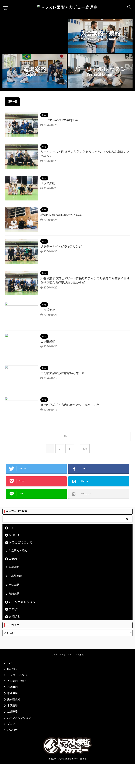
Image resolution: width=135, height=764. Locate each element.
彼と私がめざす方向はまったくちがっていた (70, 405)
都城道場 (14, 593)
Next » (68, 436)
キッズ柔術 (47, 183)
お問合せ (15, 616)
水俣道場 (14, 585)
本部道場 (14, 567)
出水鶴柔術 (47, 341)
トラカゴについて (21, 542)
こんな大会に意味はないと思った (62, 373)
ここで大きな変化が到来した (59, 120)
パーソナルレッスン (22, 602)
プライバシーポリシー (61, 654)
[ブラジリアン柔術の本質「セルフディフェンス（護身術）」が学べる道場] (67, 7)
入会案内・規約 (18, 550)
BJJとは (14, 535)
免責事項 (79, 654)
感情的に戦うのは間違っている (61, 215)
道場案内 (15, 559)
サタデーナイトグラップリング (61, 246)
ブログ (13, 609)
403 (84, 448)
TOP (11, 528)
